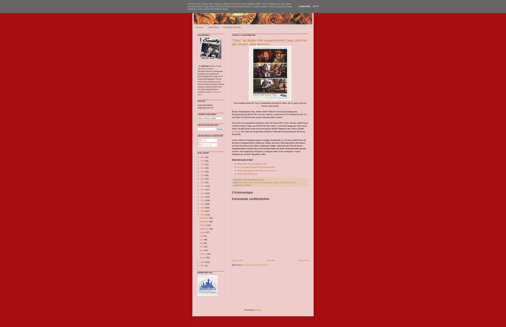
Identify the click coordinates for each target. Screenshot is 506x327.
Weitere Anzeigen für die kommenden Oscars (256, 170)
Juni (202, 240)
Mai (201, 243)
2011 (203, 208)
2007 (203, 266)
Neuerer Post (237, 260)
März (202, 250)
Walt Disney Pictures (289, 183)
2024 (203, 161)
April (202, 247)
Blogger (258, 310)
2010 (203, 211)
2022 (203, 168)
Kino (240, 183)
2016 (203, 190)
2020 (203, 175)
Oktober (203, 225)
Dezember (204, 218)
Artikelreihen (213, 27)
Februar (203, 254)
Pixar (256, 183)
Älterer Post (303, 260)
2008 (203, 262)
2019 (203, 179)
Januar (203, 257)
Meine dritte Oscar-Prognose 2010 (252, 164)
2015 (203, 193)
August (203, 232)
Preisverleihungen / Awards (269, 183)
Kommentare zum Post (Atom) (254, 265)
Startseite (199, 27)
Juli (201, 236)
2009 (203, 215)
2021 (203, 172)
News (246, 183)
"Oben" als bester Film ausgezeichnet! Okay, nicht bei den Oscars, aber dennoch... (269, 42)
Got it (316, 6)
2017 (203, 186)
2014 (203, 197)
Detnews (236, 131)
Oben (251, 183)
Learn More (304, 6)
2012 (203, 204)
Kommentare (206, 145)
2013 (203, 200)
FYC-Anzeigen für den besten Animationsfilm (256, 167)
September (205, 229)
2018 (203, 182)
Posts (203, 140)
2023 (203, 164)
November (204, 221)
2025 (203, 157)
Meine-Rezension (247, 174)
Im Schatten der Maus (232, 27)
